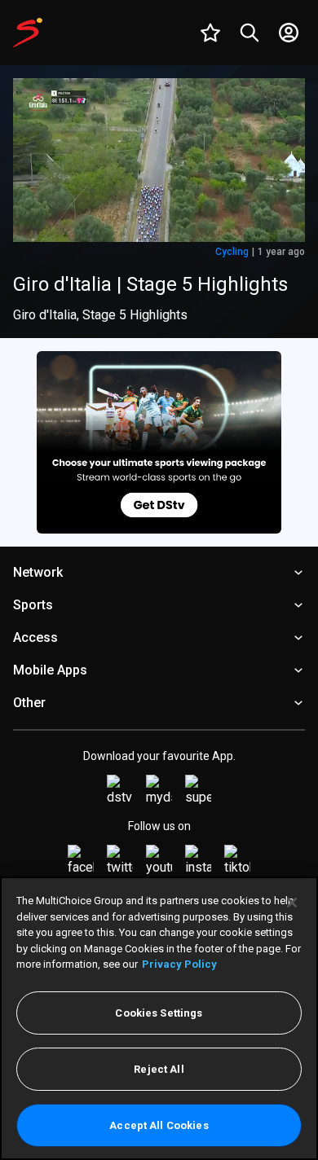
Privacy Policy (179, 964)
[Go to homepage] (27, 32)
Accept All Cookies (158, 1125)
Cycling (232, 251)
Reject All (158, 1069)
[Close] (292, 903)
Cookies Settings (158, 1013)
